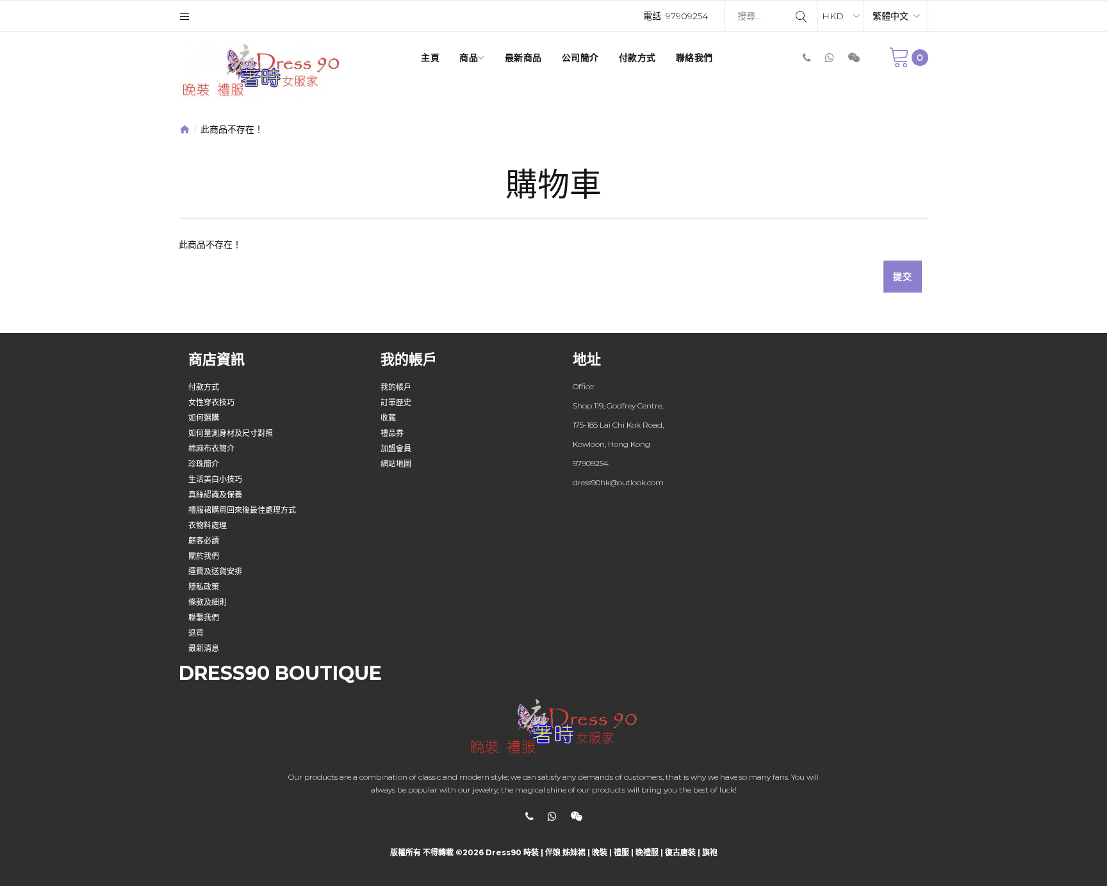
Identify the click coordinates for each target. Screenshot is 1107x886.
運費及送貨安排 (215, 571)
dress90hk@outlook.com (618, 482)
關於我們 (203, 556)
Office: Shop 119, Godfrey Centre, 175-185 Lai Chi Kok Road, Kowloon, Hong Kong (618, 415)
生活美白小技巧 (215, 479)
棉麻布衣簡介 (211, 448)
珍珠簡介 (203, 464)
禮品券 (392, 433)
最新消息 (203, 648)
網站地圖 (396, 464)
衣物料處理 (207, 525)
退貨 (196, 633)
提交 (902, 276)
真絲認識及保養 (215, 494)
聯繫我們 (203, 617)
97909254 (687, 16)
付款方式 (203, 387)
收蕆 (388, 418)
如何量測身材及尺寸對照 (230, 433)
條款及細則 (207, 602)
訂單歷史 (396, 402)
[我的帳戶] (184, 16)
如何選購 (203, 418)
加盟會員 (396, 448)
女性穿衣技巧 (211, 402)
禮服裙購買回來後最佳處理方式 (242, 510)
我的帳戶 (396, 387)
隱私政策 (203, 587)
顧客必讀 (203, 540)
